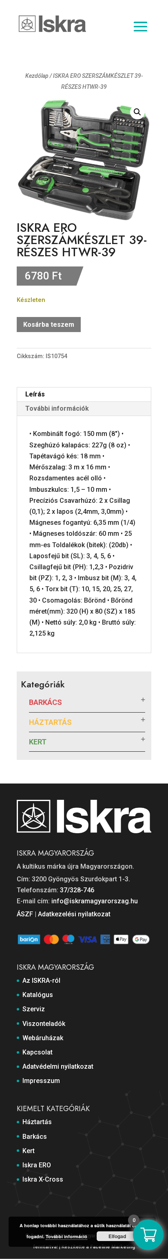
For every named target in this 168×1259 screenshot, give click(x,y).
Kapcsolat (37, 1052)
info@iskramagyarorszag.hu (94, 901)
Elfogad (117, 1236)
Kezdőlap (37, 76)
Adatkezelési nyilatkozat (74, 914)
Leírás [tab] (35, 394)
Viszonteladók (43, 1024)
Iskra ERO (36, 1165)
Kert (37, 741)
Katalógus (37, 995)
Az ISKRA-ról (41, 980)
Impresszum (41, 1081)
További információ (66, 1236)
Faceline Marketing (112, 1247)
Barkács (45, 702)
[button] (137, 112)
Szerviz (33, 1009)
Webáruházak (42, 1038)
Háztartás (50, 722)
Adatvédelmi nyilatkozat (57, 1066)
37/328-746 (77, 890)
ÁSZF (25, 914)
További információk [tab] (57, 408)
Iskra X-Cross (42, 1179)
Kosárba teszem (48, 324)
